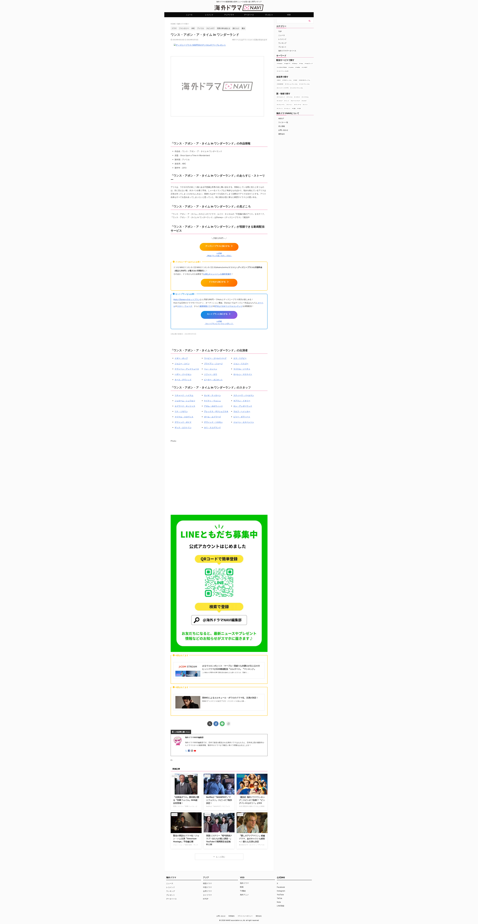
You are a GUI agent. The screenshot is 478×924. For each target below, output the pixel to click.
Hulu (301, 63)
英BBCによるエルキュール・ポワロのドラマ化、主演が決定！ (230, 697)
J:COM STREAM (282, 67)
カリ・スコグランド (212, 427)
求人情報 (281, 126)
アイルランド (281, 97)
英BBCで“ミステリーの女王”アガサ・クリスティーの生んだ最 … (223, 701)
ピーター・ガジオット (213, 379)
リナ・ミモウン (181, 411)
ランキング (282, 43)
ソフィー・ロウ (210, 374)
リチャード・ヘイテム (184, 395)
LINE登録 (280, 906)
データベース (249, 15)
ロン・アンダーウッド (242, 406)
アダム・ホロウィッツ (213, 406)
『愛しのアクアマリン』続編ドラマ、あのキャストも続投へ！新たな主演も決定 (252, 838)
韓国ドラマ (207, 883)
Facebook (281, 887)
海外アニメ (244, 895)
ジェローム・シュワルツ (185, 401)
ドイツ (305, 104)
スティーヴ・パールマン (243, 395)
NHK (296, 80)
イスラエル (306, 97)
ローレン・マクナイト (242, 374)
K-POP (205, 899)
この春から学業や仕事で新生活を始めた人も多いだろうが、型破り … (225, 672)
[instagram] (192, 751)
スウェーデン (281, 104)
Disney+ (295, 63)
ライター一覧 (283, 122)
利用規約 (232, 916)
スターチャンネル (305, 84)
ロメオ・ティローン (212, 395)
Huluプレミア (309, 63)
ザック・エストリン (183, 427)
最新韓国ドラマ (206, 306)
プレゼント (269, 15)
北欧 (294, 108)
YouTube (280, 894)
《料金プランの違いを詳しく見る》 (219, 256)
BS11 (279, 80)
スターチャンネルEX (283, 71)
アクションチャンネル (292, 84)
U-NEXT (305, 67)
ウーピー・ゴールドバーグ (215, 358)
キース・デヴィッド (183, 379)
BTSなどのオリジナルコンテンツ (228, 306)
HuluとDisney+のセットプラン (186, 299)
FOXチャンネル (288, 80)
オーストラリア (296, 100)
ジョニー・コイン (182, 363)
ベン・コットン (210, 369)
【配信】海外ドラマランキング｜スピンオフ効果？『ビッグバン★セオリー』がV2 (252, 800)
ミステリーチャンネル (297, 88)
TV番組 (243, 891)
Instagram (281, 891)
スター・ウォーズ (184, 306)
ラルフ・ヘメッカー (241, 411)
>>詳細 (219, 253)
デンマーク (298, 104)
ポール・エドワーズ (212, 417)
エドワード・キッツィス (185, 406)
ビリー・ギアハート (241, 417)
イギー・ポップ (181, 358)
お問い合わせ (283, 130)
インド (287, 100)
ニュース (189, 15)
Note (279, 902)
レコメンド (209, 15)
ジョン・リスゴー (240, 363)
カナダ (304, 100)
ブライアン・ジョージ (213, 363)
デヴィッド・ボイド (183, 422)
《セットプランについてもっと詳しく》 (219, 324)
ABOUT (281, 118)
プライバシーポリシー (245, 916)
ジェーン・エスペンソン (243, 422)
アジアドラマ (229, 15)
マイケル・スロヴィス (184, 417)
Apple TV (287, 63)
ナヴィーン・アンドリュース (187, 369)
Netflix (298, 67)
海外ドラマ (244, 883)
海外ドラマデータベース (287, 51)
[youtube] (195, 751)
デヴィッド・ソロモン (213, 422)
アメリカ (290, 97)
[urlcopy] (228, 723)
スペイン (290, 104)
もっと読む (220, 857)
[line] (222, 723)
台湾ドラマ (207, 891)
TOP (280, 31)
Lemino (292, 67)
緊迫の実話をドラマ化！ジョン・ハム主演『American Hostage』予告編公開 (186, 838)
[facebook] (215, 723)
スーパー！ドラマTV (283, 88)
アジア (206, 877)
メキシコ (288, 108)
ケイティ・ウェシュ (212, 401)
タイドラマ (207, 895)
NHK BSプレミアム (305, 80)
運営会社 (281, 134)
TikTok (279, 898)
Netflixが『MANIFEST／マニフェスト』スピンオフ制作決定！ (219, 800)
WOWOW (280, 84)
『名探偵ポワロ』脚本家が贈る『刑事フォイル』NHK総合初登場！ (186, 800)
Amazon (280, 63)
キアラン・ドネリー (241, 401)
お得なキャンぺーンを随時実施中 (217, 274)
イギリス (298, 97)
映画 (241, 887)
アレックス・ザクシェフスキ (216, 411)
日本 (300, 108)
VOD (289, 15)
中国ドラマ (207, 887)
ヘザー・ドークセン (183, 374)
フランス (280, 108)
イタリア (280, 100)
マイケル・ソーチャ (241, 369)
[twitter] (209, 723)
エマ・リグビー (239, 358)
